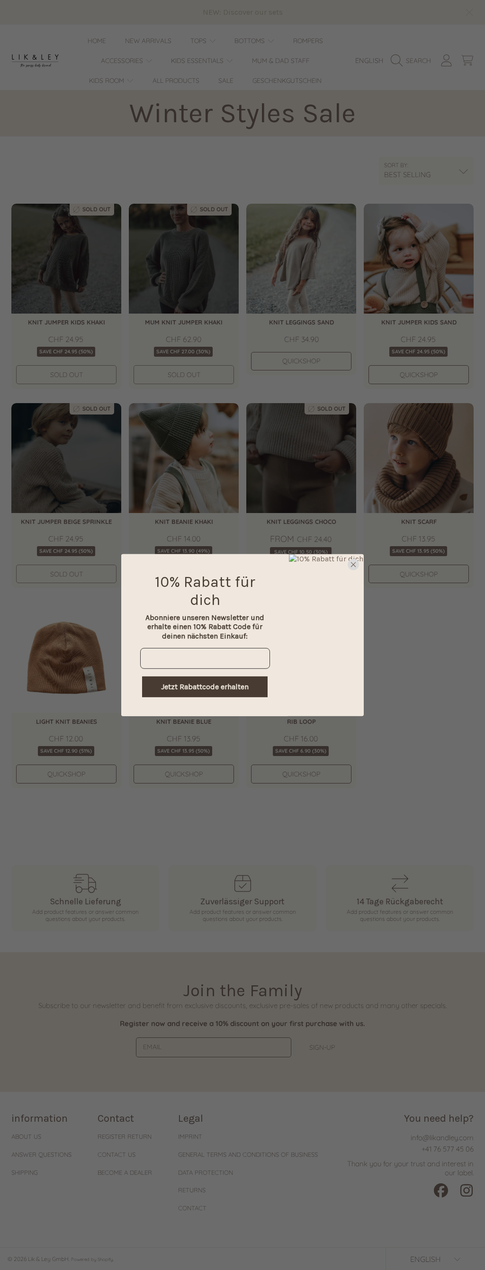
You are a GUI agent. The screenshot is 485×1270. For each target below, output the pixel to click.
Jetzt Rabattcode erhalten (205, 686)
